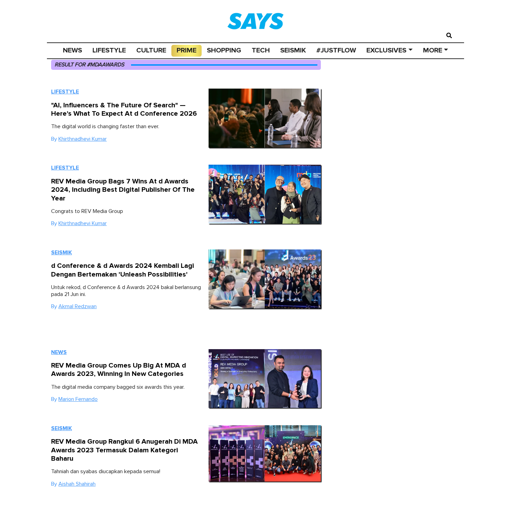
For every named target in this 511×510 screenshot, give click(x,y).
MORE (432, 50)
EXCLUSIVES (386, 50)
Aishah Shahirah (77, 484)
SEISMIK (293, 50)
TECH (261, 50)
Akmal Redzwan (77, 306)
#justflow (336, 50)
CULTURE (151, 50)
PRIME (186, 50)
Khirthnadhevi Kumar (82, 139)
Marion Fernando (78, 399)
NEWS (72, 50)
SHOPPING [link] (224, 50)
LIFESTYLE (109, 50)
